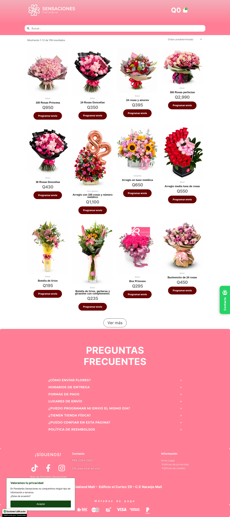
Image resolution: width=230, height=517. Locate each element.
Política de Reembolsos (71, 429)
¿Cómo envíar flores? (69, 380)
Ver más (115, 322)
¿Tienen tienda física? (69, 415)
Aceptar (41, 504)
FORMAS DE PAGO (63, 394)
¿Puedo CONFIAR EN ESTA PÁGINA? (79, 422)
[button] (115, 380)
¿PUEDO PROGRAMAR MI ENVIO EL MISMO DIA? (89, 408)
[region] (40, 494)
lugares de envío (65, 401)
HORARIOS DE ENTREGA (69, 387)
